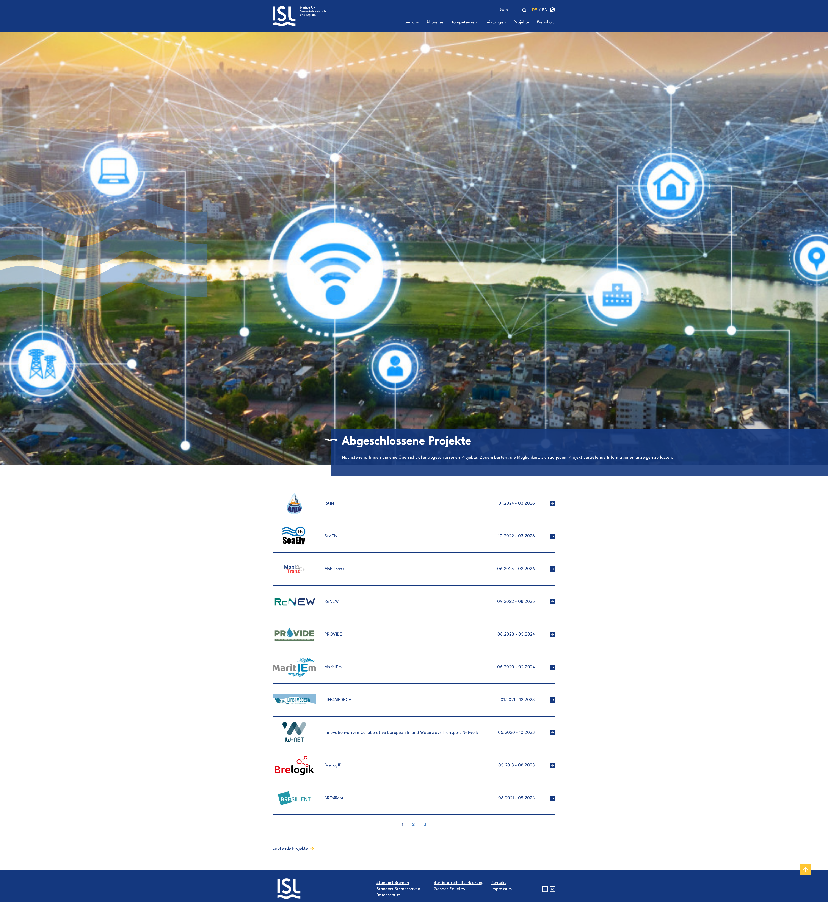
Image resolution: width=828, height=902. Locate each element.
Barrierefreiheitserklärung (459, 883)
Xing (552, 889)
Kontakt (498, 883)
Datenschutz (388, 895)
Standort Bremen (392, 883)
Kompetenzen (464, 22)
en (545, 10)
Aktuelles (435, 22)
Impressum (501, 889)
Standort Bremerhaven (398, 889)
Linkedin (545, 889)
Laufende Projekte (290, 848)
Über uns (410, 22)
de (534, 10)
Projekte (521, 22)
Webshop (545, 22)
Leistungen (495, 22)
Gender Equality (449, 889)
